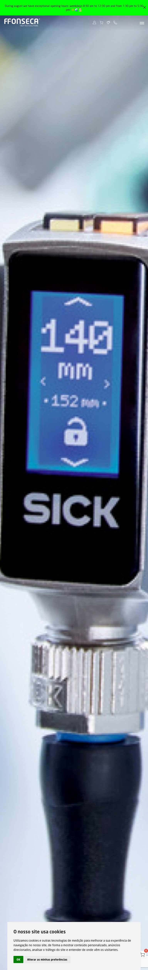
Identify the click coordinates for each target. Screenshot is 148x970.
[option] (74, 485)
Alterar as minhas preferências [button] (47, 959)
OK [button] (18, 959)
